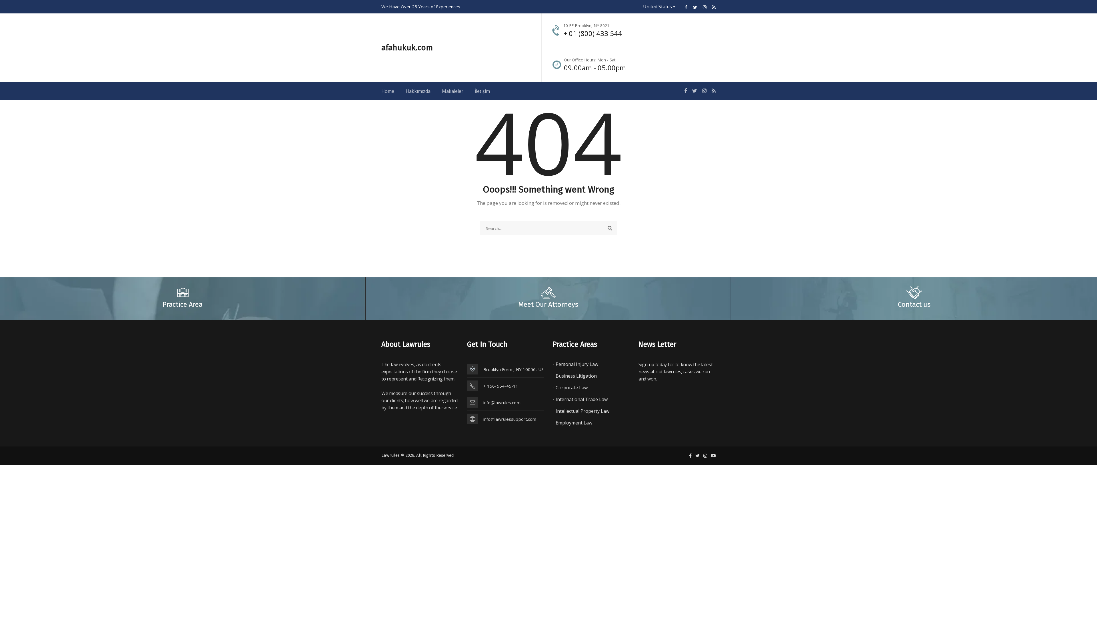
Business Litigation (576, 376)
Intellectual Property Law (582, 411)
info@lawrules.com (502, 402)
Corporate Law (572, 387)
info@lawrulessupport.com (509, 419)
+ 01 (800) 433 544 (592, 33)
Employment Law (574, 423)
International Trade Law (582, 399)
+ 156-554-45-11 (501, 386)
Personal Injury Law (577, 364)
